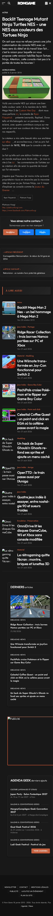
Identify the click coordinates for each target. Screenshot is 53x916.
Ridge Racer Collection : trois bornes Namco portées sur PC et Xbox (34, 338)
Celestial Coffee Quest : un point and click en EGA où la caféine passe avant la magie (33, 421)
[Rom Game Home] (26, 3)
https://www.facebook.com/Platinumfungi (19, 210)
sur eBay (6, 141)
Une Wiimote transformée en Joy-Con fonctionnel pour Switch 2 (32, 367)
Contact (23, 887)
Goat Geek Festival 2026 (23, 827)
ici (17, 114)
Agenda (24, 906)
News (31, 906)
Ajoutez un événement (32, 891)
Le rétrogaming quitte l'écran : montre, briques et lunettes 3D (33, 559)
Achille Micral (8, 70)
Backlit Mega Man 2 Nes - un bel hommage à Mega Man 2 (34, 311)
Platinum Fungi (25, 197)
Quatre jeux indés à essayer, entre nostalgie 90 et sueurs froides (33, 503)
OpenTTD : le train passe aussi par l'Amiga (31, 476)
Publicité (14, 891)
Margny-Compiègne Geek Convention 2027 (29, 810)
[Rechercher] (9, 3)
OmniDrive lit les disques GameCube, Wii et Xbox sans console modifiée (32, 532)
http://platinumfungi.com (12, 207)
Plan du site (26, 895)
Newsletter (10, 887)
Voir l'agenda (41, 851)
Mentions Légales (39, 887)
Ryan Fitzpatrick (10, 197)
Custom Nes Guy (27, 110)
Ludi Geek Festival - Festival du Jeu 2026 (27, 846)
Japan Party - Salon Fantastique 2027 (28, 794)
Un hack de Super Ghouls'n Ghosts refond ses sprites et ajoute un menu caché (33, 450)
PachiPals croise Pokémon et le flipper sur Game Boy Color (33, 394)
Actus (5, 12)
